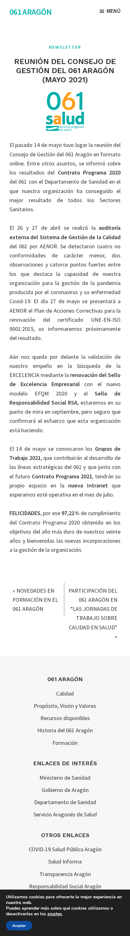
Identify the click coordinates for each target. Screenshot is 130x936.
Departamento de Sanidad (65, 802)
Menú (114, 10)
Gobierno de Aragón (65, 789)
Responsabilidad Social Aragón (65, 886)
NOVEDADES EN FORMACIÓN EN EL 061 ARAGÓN (35, 600)
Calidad (65, 693)
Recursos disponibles (65, 718)
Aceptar (19, 925)
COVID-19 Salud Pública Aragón (65, 849)
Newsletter (65, 47)
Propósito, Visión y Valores (65, 705)
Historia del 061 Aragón (65, 730)
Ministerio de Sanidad (65, 777)
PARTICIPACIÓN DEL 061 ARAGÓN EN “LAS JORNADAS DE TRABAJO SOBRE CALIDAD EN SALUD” (92, 609)
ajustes (54, 914)
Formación (65, 742)
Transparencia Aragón (65, 874)
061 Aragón (30, 12)
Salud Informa (65, 861)
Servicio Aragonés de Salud (65, 814)
